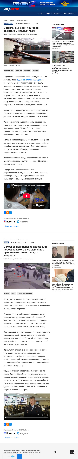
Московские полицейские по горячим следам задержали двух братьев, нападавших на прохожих (63, 262)
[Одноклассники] (7, 212)
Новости (40, 13)
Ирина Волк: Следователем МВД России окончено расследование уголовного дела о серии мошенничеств (62, 286)
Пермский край (8, 70)
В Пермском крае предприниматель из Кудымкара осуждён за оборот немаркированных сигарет (62, 68)
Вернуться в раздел (11, 226)
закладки (19, 70)
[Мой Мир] (10, 212)
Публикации (56, 13)
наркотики (27, 70)
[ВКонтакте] (5, 212)
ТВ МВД (48, 13)
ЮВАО (13, 293)
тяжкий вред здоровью (25, 293)
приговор (35, 70)
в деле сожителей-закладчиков (30, 80)
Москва (6, 293)
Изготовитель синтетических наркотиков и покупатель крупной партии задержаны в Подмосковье (63, 44)
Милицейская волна (69, 13)
